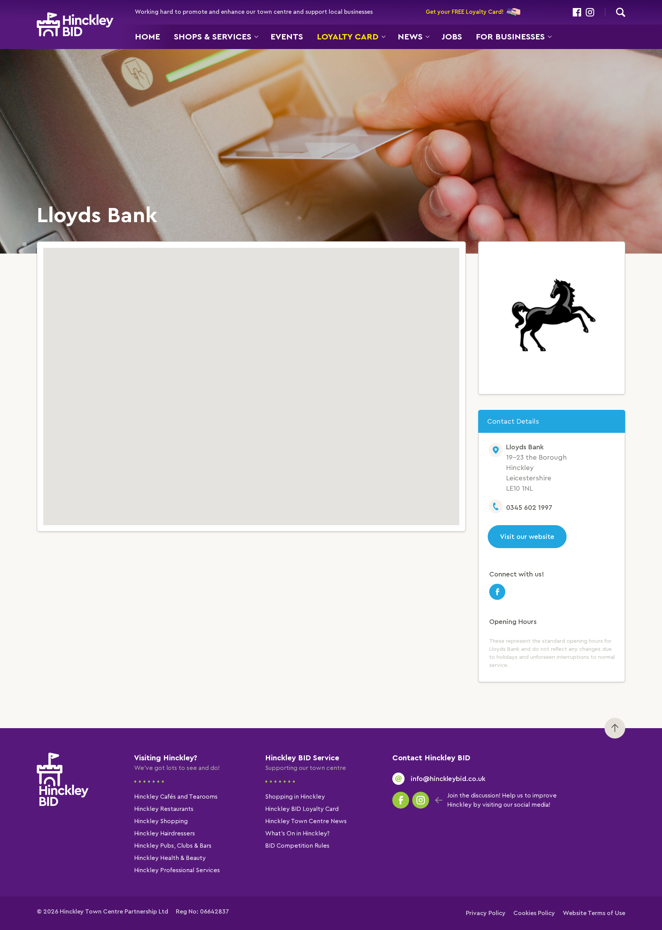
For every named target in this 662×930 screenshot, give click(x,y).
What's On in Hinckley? (297, 833)
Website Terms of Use (594, 913)
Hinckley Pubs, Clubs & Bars (172, 846)
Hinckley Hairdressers (164, 833)
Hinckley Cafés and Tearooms (176, 797)
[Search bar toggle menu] (620, 12)
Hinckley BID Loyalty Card (302, 809)
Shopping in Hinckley (295, 797)
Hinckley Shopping (161, 821)
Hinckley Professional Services (177, 870)
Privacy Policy (486, 913)
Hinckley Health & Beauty (170, 858)
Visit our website (527, 536)
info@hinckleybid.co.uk (448, 778)
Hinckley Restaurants (163, 809)
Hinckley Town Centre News (306, 821)
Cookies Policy (534, 913)
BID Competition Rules (297, 846)
